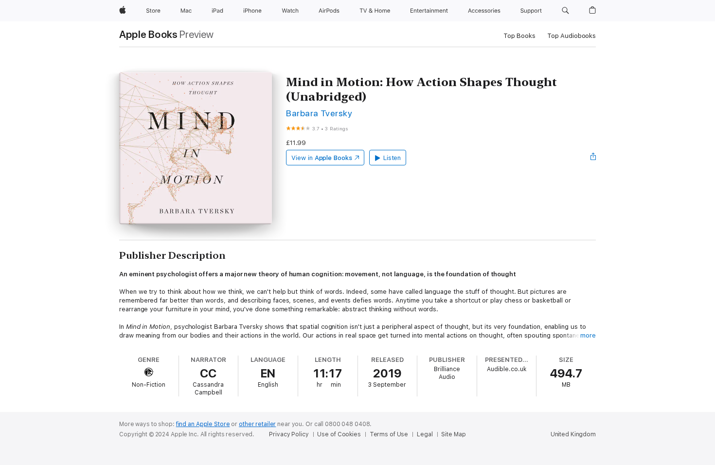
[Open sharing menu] (593, 157)
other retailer (257, 424)
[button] (565, 10)
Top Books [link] (519, 35)
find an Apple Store (203, 424)
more (588, 335)
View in (321, 157)
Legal (424, 434)
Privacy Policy (288, 434)
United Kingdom (573, 434)
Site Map (453, 434)
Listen (392, 157)
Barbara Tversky (319, 113)
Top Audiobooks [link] (571, 35)
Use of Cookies (338, 434)
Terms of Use (389, 434)
